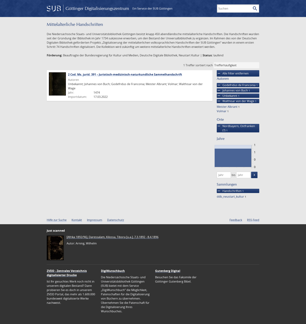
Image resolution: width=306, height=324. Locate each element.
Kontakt (77, 220)
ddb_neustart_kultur (231, 197)
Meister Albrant (228, 107)
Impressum (94, 220)
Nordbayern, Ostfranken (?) (236, 128)
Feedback (236, 220)
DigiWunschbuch (113, 271)
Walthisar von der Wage (236, 101)
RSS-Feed (253, 220)
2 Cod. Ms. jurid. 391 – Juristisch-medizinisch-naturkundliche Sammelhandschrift (125, 74)
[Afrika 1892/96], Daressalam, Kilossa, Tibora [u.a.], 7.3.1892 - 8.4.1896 (112, 237)
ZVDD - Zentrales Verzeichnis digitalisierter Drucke (67, 273)
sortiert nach (204, 65)
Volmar (223, 111)
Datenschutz (115, 220)
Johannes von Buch (233, 90)
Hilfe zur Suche (57, 220)
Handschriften (230, 191)
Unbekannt (228, 96)
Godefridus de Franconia (237, 85)
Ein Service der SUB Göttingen (152, 8)
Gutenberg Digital (167, 271)
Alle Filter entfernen (233, 73)
